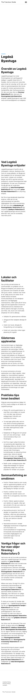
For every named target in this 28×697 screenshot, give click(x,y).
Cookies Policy (7, 682)
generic (3, 54)
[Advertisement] (14, 27)
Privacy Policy (7, 683)
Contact (5, 685)
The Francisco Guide (8, 2)
